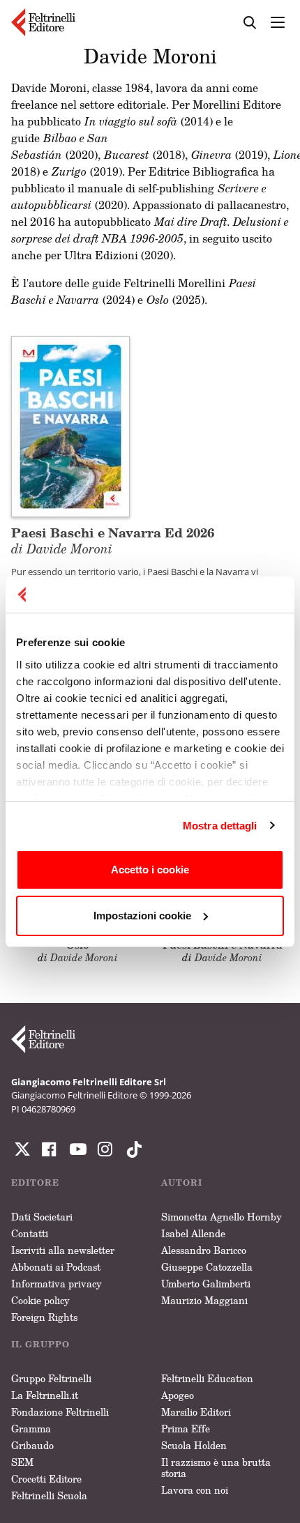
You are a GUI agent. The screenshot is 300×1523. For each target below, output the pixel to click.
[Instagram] (131, 1149)
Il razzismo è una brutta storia (216, 1467)
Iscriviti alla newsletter (62, 1250)
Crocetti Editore (46, 1478)
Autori (181, 1182)
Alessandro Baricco (203, 1250)
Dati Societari (42, 1216)
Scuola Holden (194, 1445)
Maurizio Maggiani (204, 1300)
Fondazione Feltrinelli (60, 1412)
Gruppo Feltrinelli (51, 1378)
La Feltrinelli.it (44, 1395)
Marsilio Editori (196, 1412)
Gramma (31, 1428)
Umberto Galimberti (205, 1283)
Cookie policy (40, 1300)
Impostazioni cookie (142, 915)
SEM (22, 1462)
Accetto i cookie (150, 869)
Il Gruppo (40, 1344)
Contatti (29, 1233)
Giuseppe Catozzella (207, 1267)
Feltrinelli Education (207, 1378)
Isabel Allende (193, 1233)
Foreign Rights (44, 1317)
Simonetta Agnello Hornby (221, 1216)
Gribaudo (32, 1445)
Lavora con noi (194, 1490)
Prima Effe (185, 1428)
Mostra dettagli (220, 826)
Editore (35, 1182)
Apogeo (177, 1395)
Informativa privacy (56, 1283)
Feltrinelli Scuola (49, 1495)
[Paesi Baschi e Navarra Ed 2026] (70, 425)
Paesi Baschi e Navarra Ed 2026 (112, 540)
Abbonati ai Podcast (55, 1267)
